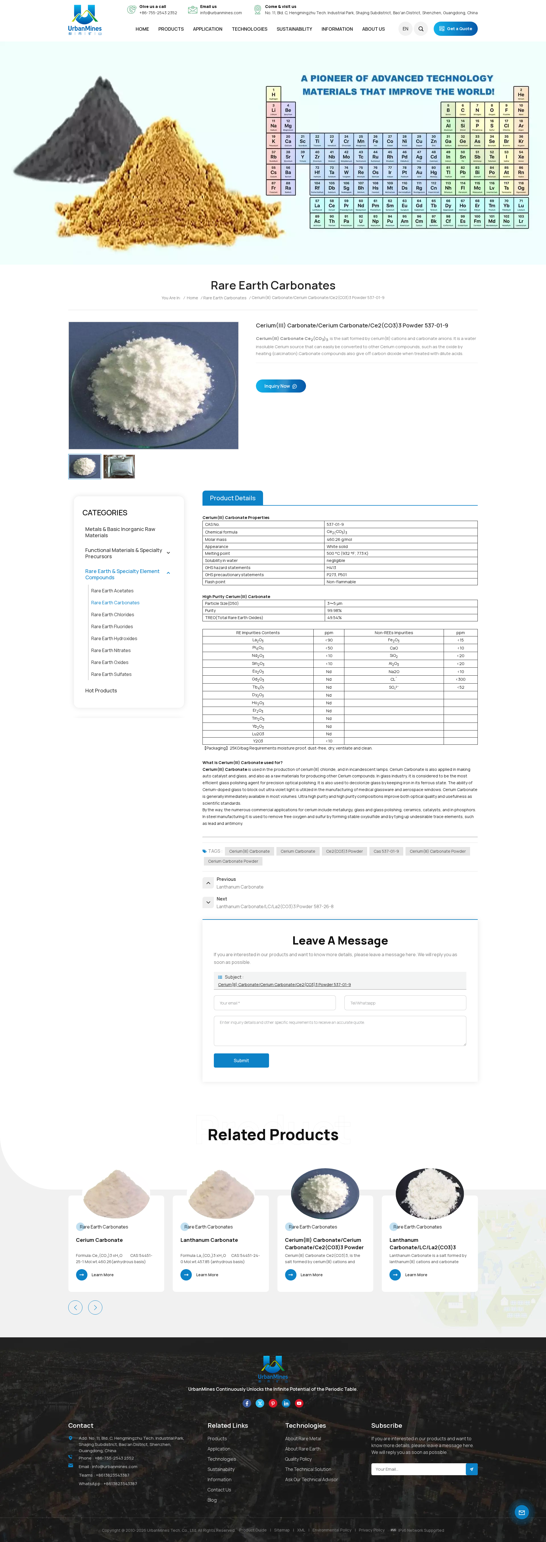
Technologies (249, 29)
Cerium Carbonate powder (233, 861)
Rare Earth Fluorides (112, 626)
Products (171, 29)
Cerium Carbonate (298, 851)
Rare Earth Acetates (112, 591)
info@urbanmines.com (221, 12)
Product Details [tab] (233, 498)
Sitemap (282, 1530)
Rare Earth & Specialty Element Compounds (122, 574)
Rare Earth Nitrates (111, 650)
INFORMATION (337, 29)
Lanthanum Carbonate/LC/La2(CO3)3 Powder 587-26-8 (318, 1243)
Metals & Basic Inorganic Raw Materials (120, 532)
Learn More (103, 1274)
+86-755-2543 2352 (158, 12)
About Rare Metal (303, 1438)
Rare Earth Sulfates (111, 674)
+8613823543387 (112, 1475)
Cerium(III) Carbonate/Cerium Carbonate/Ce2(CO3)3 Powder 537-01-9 (284, 984)
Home (142, 29)
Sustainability (221, 1469)
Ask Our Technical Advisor (311, 1479)
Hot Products (101, 690)
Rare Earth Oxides (110, 662)
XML (301, 1530)
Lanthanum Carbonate (104, 1239)
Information (219, 1479)
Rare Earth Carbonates (225, 297)
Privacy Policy (372, 1530)
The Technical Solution (308, 1469)
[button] (95, 1307)
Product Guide (253, 1530)
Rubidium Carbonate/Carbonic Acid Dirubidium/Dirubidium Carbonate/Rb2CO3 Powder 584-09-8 (429, 1243)
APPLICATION (207, 29)
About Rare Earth (302, 1449)
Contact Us (219, 1490)
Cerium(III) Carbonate (249, 851)
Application (219, 1449)
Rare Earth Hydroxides (114, 638)
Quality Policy (298, 1459)
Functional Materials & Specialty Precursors (123, 553)
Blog (212, 1500)
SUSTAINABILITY (294, 29)
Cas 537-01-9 (386, 851)
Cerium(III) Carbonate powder (438, 851)
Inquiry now (277, 386)
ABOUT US (373, 29)
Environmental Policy (332, 1530)
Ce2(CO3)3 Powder (344, 851)
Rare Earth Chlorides (112, 614)
